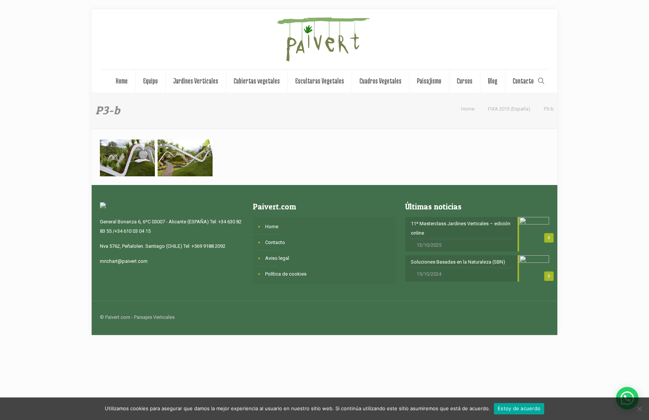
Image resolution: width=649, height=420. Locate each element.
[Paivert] (324, 39)
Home (467, 109)
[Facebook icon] (507, 317)
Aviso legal (277, 258)
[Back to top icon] (541, 317)
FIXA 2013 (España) (509, 109)
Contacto (275, 242)
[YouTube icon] (515, 317)
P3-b (549, 109)
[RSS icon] (523, 317)
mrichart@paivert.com (124, 261)
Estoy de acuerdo (519, 408)
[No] (639, 408)
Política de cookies (285, 274)
